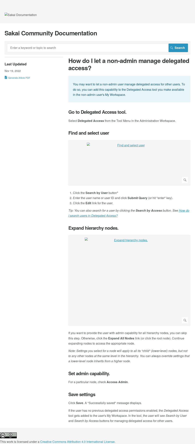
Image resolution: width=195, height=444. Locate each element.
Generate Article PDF (19, 77)
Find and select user (88, 133)
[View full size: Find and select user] (129, 163)
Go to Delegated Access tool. (97, 112)
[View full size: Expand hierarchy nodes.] (129, 280)
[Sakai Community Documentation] (21, 15)
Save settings (81, 394)
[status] (129, 89)
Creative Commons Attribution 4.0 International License (77, 441)
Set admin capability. (89, 373)
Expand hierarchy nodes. (93, 228)
